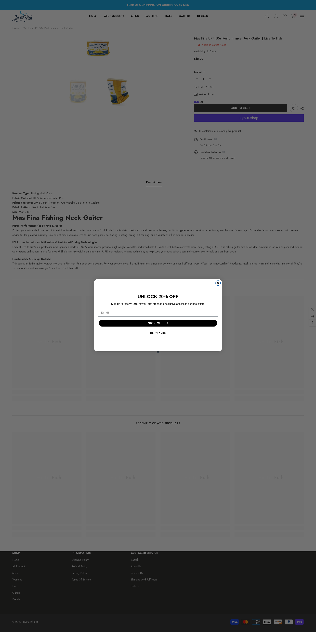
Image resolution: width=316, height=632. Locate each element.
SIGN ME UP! (158, 323)
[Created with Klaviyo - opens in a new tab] (158, 352)
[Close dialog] (218, 283)
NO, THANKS (158, 333)
